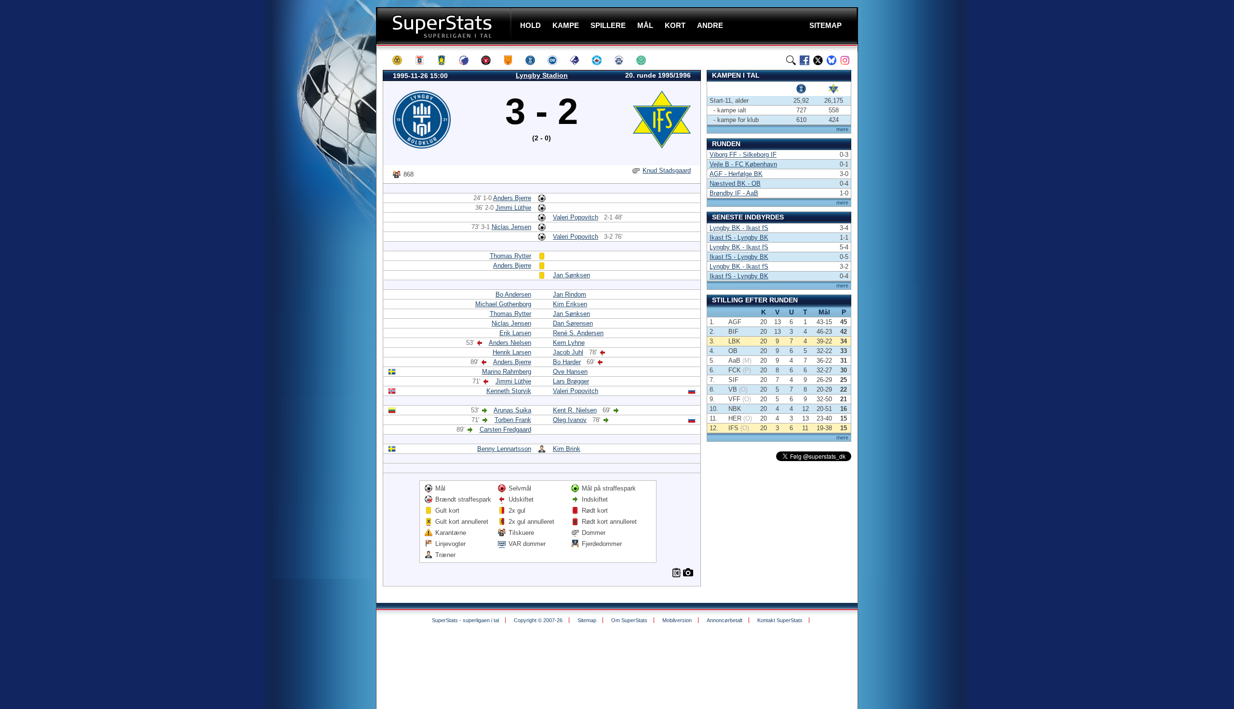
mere (842, 129)
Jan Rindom (569, 294)
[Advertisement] (318, 190)
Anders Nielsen (510, 342)
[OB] (557, 60)
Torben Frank (513, 419)
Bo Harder (567, 362)
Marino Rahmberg (506, 371)
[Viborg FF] (645, 60)
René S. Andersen (578, 333)
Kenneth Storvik (508, 391)
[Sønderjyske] (623, 60)
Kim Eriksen (570, 304)
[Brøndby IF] (446, 60)
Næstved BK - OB (735, 183)
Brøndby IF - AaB (734, 193)
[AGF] (424, 60)
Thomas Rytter (510, 255)
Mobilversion (677, 620)
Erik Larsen (515, 333)
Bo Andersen (513, 294)
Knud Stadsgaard (667, 170)
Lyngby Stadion (542, 75)
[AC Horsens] (401, 60)
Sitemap (586, 620)
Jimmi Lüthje (513, 207)
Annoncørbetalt (724, 620)
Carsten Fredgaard (505, 429)
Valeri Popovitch (575, 217)
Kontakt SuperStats (780, 620)
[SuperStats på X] (818, 60)
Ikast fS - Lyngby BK (739, 237)
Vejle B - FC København (743, 164)
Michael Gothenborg (503, 304)
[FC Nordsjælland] (512, 60)
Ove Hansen (570, 371)
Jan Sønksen (571, 275)
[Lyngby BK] (534, 60)
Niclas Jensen (511, 227)
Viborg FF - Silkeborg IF (743, 154)
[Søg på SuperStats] (791, 60)
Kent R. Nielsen (575, 410)
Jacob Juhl (568, 352)
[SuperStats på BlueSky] (831, 60)
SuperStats (444, 25)
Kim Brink (566, 448)
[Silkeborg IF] (601, 60)
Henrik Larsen (512, 352)
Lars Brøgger (571, 381)
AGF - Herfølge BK (736, 173)
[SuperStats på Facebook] (804, 60)
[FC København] (468, 60)
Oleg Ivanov (570, 419)
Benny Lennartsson (504, 448)
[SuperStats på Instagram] (845, 60)
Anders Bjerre (512, 198)
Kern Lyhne (569, 342)
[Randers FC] (579, 60)
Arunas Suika (512, 410)
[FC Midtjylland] (490, 60)
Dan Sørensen (573, 323)
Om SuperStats (629, 620)
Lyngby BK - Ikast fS (739, 228)
